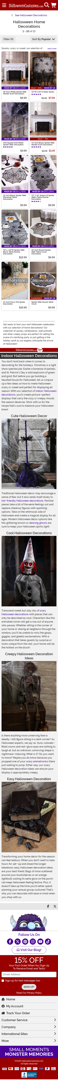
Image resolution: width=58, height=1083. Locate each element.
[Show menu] (4, 5)
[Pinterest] (25, 941)
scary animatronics (37, 761)
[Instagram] (33, 941)
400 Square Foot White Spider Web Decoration (13, 144)
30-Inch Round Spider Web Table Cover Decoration (41, 252)
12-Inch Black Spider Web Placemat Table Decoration (14, 197)
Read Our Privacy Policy (29, 992)
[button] (54, 5)
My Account (14, 1006)
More (5, 1041)
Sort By (41, 39)
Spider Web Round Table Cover (42, 303)
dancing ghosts (38, 522)
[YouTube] (40, 941)
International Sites (15, 1034)
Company (9, 1027)
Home (10, 999)
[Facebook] (10, 941)
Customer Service (15, 1020)
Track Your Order (18, 1013)
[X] (18, 941)
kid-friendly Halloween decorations (22, 500)
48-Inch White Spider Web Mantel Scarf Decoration (14, 93)
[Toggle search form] (46, 5)
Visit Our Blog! (30, 950)
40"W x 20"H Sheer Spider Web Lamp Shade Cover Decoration (42, 92)
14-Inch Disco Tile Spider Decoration (14, 303)
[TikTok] (48, 941)
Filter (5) (8, 39)
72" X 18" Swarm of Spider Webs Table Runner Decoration (42, 197)
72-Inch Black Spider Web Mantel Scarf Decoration (43, 144)
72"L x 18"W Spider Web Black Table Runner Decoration (14, 252)
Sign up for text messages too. (23, 980)
